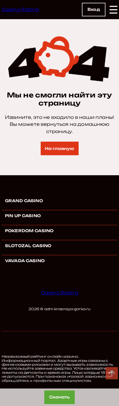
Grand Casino (24, 200)
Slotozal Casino (28, 245)
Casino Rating (20, 9)
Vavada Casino (25, 260)
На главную (59, 148)
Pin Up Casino (23, 215)
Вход (93, 9)
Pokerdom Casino (29, 230)
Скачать (59, 397)
